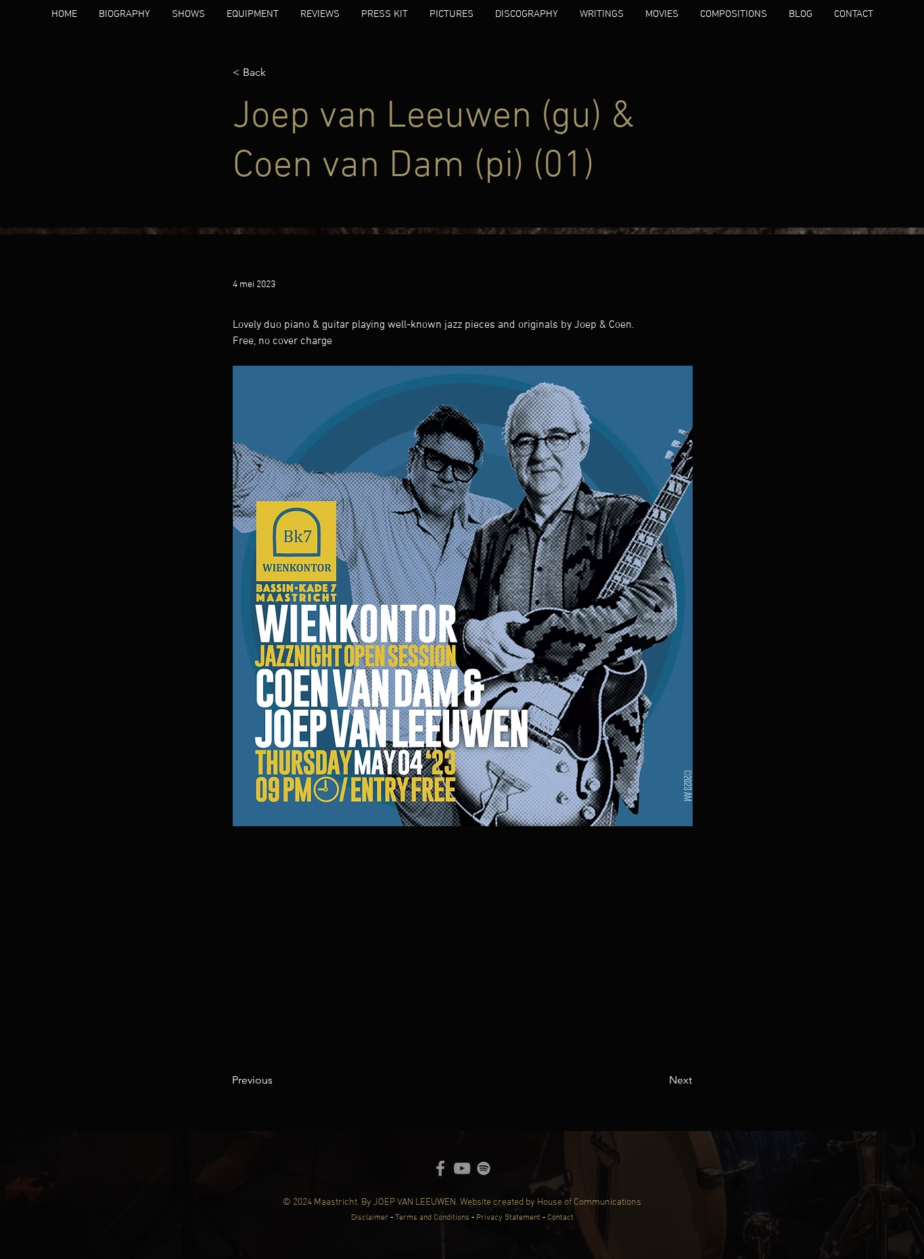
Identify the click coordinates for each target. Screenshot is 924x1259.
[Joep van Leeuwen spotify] (483, 1168)
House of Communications (589, 1202)
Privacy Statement (509, 1217)
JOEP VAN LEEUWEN (414, 1202)
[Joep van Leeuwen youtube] (462, 1168)
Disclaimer (369, 1217)
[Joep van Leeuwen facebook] (440, 1168)
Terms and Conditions (432, 1217)
